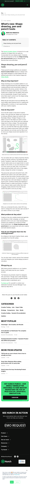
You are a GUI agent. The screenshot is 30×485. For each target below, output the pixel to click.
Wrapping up (6, 46)
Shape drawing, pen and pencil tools (12, 43)
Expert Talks (19, 307)
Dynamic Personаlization (19, 313)
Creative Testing (6, 307)
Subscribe (15, 397)
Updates (3, 316)
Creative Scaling (5, 313)
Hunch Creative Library (10, 51)
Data (17, 310)
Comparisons (11, 310)
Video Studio (4, 77)
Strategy (3, 310)
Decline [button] (17, 482)
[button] (27, 4)
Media (21, 310)
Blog (2, 13)
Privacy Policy (17, 474)
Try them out (5, 283)
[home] (5, 4)
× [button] (27, 470)
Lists (13, 307)
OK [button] (11, 482)
